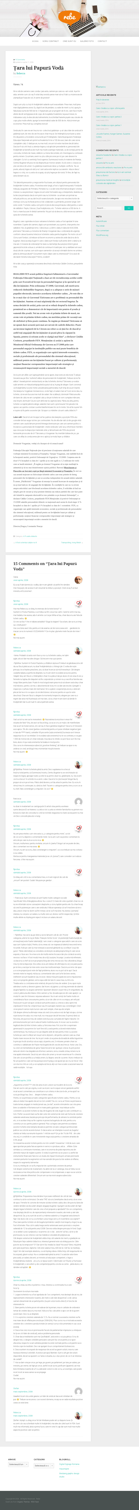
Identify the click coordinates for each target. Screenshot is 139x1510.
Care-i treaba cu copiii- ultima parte (110, 108)
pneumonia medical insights (107, 180)
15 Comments (20, 60)
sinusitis (99, 163)
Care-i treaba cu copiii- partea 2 (109, 117)
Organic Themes (23, 1502)
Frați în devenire (102, 100)
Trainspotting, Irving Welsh (71, 543)
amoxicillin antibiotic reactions (108, 168)
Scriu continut (51, 41)
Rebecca (21, 73)
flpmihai (16, 601)
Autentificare (101, 221)
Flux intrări (100, 226)
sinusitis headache (104, 155)
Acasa (35, 41)
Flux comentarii (102, 230)
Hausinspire (64, 1469)
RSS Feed (35, 1502)
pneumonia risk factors (105, 172)
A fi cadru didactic (30, 536)
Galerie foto (87, 41)
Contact (102, 41)
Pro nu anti (109, 163)
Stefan (16, 1388)
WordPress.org (102, 235)
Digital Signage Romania (69, 1464)
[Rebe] (69, 18)
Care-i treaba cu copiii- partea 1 (109, 125)
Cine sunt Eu (69, 41)
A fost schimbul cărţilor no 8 (26, 543)
